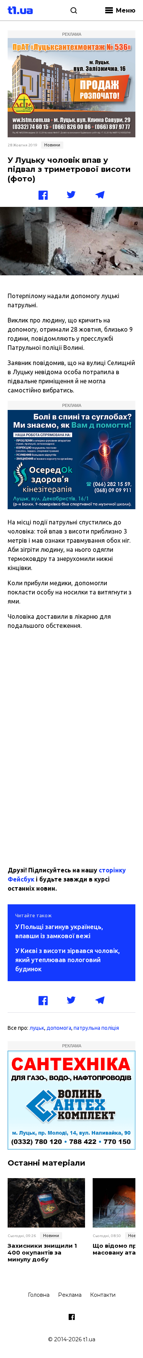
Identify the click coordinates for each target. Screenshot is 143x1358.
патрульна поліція (96, 1028)
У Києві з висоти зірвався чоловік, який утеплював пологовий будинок (67, 959)
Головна (39, 1294)
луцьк (36, 1028)
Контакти (103, 1294)
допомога (59, 1028)
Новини (52, 145)
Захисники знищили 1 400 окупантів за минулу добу (42, 1252)
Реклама (70, 1294)
